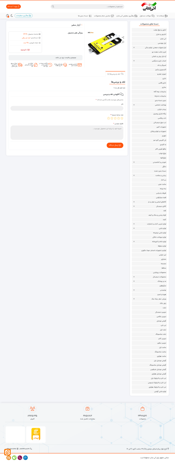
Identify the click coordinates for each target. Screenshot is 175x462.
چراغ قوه (163, 158)
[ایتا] (7, 452)
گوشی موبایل (161, 321)
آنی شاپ (163, 39)
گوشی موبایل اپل (160, 360)
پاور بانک (163, 303)
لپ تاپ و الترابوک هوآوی (157, 387)
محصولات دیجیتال (159, 277)
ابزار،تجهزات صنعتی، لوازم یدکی (155, 47)
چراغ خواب (162, 153)
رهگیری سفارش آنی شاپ (125, 16)
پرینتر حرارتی (162, 109)
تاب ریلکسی (162, 118)
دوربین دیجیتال (160, 312)
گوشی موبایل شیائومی (158, 369)
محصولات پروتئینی (159, 272)
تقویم (164, 136)
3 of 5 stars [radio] (115, 118)
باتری (164, 78)
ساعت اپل (162, 347)
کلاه (164, 210)
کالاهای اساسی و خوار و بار (157, 202)
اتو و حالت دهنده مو (159, 52)
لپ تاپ (163, 325)
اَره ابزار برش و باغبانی (159, 56)
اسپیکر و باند (161, 65)
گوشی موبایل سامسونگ (158, 365)
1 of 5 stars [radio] (121, 118)
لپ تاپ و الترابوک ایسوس (157, 382)
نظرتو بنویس (118, 123)
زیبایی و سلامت (160, 175)
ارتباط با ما (160, 16)
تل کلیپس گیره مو (159, 140)
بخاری (164, 87)
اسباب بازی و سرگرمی (159, 61)
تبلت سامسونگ (161, 334)
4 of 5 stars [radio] (111, 118)
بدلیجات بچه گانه (160, 91)
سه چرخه (163, 188)
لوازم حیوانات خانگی (159, 237)
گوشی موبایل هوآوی (159, 374)
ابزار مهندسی (162, 43)
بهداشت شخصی (160, 105)
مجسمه (163, 263)
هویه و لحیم (162, 294)
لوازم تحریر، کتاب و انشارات (156, 224)
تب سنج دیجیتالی (160, 122)
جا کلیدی (163, 144)
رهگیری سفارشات (22, 15)
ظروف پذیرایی (161, 193)
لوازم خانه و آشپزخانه (159, 241)
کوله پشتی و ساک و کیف (157, 215)
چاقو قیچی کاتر (160, 149)
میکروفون (163, 285)
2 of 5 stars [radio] (118, 118)
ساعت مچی (162, 184)
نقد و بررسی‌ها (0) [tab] (114, 74)
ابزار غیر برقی (26, 38)
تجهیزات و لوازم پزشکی (158, 131)
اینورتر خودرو (161, 74)
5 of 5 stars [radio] (108, 118)
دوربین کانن (162, 338)
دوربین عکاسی (161, 316)
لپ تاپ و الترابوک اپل (158, 378)
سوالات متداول (145, 16)
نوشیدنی (163, 290)
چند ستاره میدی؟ (116, 115)
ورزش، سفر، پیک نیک (159, 299)
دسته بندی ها (83, 16)
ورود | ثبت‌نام (13, 6)
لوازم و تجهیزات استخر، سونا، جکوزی (153, 250)
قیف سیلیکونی (161, 197)
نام (122, 104)
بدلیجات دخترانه (160, 96)
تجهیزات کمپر (161, 127)
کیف (164, 219)
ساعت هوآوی (161, 356)
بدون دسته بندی (160, 100)
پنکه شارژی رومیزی (159, 113)
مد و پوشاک (162, 281)
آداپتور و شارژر (161, 34)
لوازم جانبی (162, 228)
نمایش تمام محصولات (102, 16)
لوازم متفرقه (162, 246)
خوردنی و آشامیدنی (159, 162)
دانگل (164, 166)
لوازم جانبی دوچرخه (159, 233)
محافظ (164, 268)
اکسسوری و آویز (160, 69)
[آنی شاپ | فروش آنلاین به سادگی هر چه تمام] (149, 6)
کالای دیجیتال (161, 206)
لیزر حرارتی (162, 255)
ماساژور (163, 259)
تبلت (164, 307)
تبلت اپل (163, 330)
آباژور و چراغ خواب (160, 30)
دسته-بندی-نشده (160, 171)
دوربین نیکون (161, 343)
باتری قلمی (162, 83)
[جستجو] (53, 6)
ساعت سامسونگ (160, 352)
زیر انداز (163, 180)
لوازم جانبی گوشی (160, 391)
